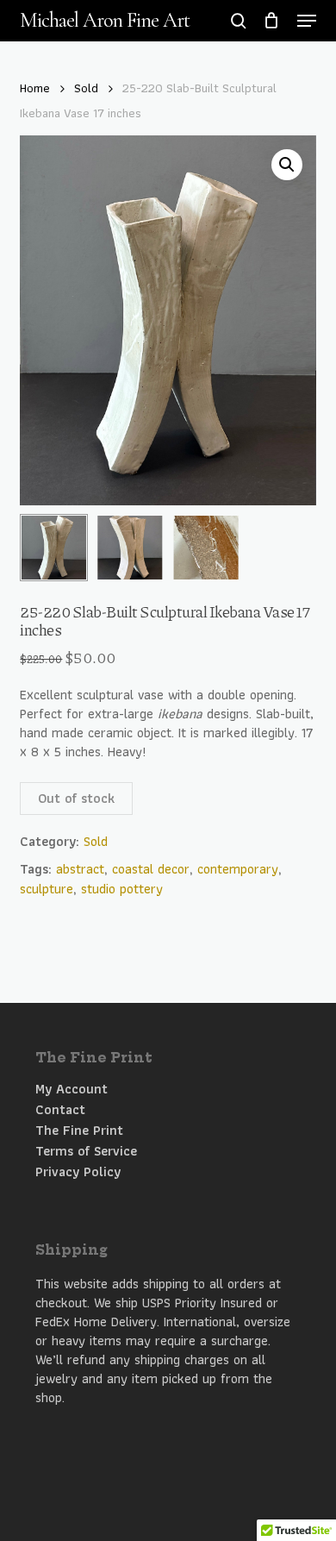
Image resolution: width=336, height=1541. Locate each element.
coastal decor (151, 869)
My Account (71, 1089)
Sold (86, 88)
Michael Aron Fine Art (105, 20)
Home (35, 88)
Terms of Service (86, 1151)
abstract (80, 869)
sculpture (46, 888)
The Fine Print (79, 1130)
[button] (306, 20)
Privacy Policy (78, 1172)
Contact (60, 1110)
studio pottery (122, 888)
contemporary (237, 869)
